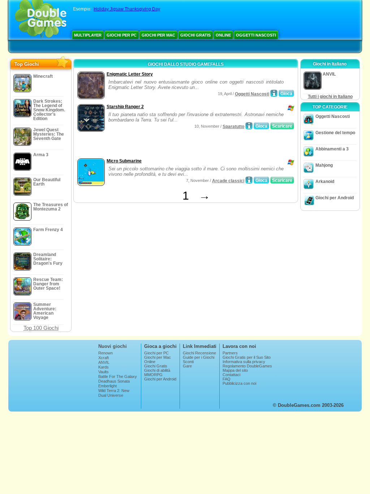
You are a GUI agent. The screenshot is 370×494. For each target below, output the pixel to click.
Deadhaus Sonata (114, 381)
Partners (230, 353)
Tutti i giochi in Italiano (330, 96)
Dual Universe (110, 395)
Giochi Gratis (195, 35)
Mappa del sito (235, 370)
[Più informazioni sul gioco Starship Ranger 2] (249, 125)
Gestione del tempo (335, 132)
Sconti (188, 361)
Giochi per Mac (158, 35)
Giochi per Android (334, 197)
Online (223, 35)
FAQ (227, 379)
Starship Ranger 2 (125, 106)
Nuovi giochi (112, 346)
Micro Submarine (124, 160)
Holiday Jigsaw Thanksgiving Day (127, 9)
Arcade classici (228, 180)
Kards (103, 367)
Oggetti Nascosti (256, 35)
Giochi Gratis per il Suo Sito (247, 357)
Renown (105, 353)
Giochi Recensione (199, 353)
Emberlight (107, 386)
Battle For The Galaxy (117, 376)
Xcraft (103, 357)
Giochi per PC (122, 35)
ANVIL (103, 362)
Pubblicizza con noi (239, 383)
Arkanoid (324, 181)
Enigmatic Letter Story (130, 74)
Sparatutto (233, 126)
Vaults (103, 372)
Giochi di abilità (157, 370)
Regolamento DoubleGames (247, 366)
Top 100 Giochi (41, 328)
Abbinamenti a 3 (332, 149)
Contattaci (231, 374)
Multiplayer (88, 35)
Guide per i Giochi (198, 357)
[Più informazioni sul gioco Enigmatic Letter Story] (274, 93)
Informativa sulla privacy (244, 361)
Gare (187, 366)
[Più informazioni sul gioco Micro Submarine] (249, 180)
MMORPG (153, 374)
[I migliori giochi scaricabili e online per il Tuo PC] (40, 20)
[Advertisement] (160, 146)
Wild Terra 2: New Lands (113, 392)
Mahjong (324, 165)
